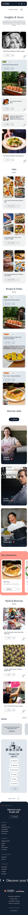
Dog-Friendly (15, 770)
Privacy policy (14, 898)
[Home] (5, 4)
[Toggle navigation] (24, 3)
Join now (15, 816)
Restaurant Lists (5, 827)
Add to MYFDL (11, 206)
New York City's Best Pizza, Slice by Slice (13, 201)
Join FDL (3, 859)
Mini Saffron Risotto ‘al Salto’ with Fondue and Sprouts (12, 337)
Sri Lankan (14, 783)
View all (14, 172)
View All (15, 419)
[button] (19, 3)
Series (2, 845)
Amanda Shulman (6, 458)
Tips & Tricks (4, 847)
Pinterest (3, 873)
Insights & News (13, 9)
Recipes (3, 843)
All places (4, 833)
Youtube (3, 871)
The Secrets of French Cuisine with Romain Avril (11, 727)
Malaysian (15, 760)
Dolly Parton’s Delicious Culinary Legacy (14, 51)
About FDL (4, 857)
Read (8, 55)
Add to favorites (9, 589)
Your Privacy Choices (14, 901)
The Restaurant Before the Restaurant (13, 156)
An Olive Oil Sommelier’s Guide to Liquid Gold (13, 669)
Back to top (11, 798)
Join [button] (21, 3)
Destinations (4, 831)
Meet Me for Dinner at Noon (16, 102)
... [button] (18, 206)
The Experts (4, 829)
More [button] (18, 589)
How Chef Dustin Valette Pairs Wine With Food (14, 632)
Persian (15, 774)
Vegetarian (14, 765)
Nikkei (15, 779)
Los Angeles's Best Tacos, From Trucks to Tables (12, 238)
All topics (4, 849)
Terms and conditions (14, 896)
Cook (7, 68)
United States (14, 910)
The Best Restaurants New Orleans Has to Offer (13, 275)
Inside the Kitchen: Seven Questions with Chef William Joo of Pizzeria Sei (17, 117)
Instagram (4, 866)
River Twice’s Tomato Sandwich (12, 376)
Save (12, 55)
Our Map (3, 825)
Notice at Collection (14, 903)
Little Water (6, 582)
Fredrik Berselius (6, 500)
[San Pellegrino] (20, 891)
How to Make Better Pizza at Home (13, 706)
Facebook (4, 869)
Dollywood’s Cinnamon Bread (10, 64)
